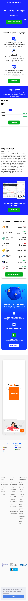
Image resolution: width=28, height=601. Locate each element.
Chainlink (21, 511)
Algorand (21, 518)
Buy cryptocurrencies (14, 274)
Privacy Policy (3, 486)
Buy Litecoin (12, 494)
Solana (20, 506)
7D (13, 110)
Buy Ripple (14, 80)
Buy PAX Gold (13, 496)
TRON (20, 504)
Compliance (3, 482)
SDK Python (3, 491)
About (2, 481)
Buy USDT (12, 508)
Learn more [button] (6, 593)
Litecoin (21, 499)
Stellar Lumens (22, 514)
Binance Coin (22, 487)
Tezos (20, 521)
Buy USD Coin (13, 506)
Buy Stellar (12, 487)
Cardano (21, 492)
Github (2, 489)
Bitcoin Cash (22, 516)
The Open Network (23, 525)
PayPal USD (21, 494)
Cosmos (21, 513)
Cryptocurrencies (23, 481)
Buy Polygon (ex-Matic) (13, 502)
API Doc (2, 479)
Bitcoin (20, 482)
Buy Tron (12, 504)
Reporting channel (4, 487)
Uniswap (21, 508)
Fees (11, 509)
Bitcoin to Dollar (22, 479)
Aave (20, 523)
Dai (20, 503)
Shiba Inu (21, 501)
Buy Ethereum (13, 489)
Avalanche (21, 509)
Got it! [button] (13, 596)
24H (10, 110)
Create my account (14, 21)
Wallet (11, 479)
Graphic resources (14, 511)
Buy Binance (12, 491)
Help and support (13, 513)
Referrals (12, 481)
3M (17, 110)
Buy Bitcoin (12, 486)
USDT (20, 486)
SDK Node (3, 492)
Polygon (21, 496)
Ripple (20, 491)
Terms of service (4, 484)
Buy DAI (11, 492)
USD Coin (21, 489)
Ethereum (21, 484)
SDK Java (3, 494)
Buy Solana (12, 499)
